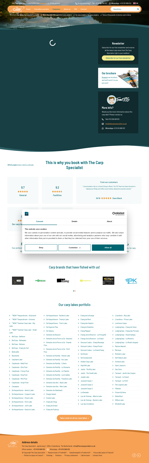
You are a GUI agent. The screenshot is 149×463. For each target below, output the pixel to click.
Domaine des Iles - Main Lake (56, 386)
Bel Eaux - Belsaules (19, 340)
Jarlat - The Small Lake (89, 373)
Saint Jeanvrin (120, 365)
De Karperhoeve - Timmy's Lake (57, 319)
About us (67, 9)
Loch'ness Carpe (121, 323)
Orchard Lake (120, 361)
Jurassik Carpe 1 (86, 381)
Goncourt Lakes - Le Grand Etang (92, 350)
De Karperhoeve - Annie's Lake (23, 390)
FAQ (75, 9)
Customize (73, 248)
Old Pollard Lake (121, 358)
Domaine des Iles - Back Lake (56, 382)
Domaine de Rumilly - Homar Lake (58, 355)
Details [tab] (74, 221)
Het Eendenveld (86, 358)
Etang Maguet (85, 331)
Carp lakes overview (41, 9)
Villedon (118, 388)
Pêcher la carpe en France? (33, 455)
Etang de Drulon (52, 405)
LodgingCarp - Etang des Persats (127, 331)
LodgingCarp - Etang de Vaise (126, 327)
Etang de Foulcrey (52, 409)
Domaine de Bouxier (53, 335)
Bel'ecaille (15, 352)
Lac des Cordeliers (87, 404)
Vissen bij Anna (120, 392)
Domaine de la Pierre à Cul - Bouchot (59, 338)
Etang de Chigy (51, 402)
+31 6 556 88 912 (101, 3)
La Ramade (85, 392)
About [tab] (109, 221)
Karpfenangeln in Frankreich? (80, 452)
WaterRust (119, 396)
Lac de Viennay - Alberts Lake (91, 396)
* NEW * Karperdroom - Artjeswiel (24, 315)
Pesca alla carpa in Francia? (103, 452)
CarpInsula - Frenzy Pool (20, 371)
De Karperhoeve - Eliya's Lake (22, 398)
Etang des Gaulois (87, 323)
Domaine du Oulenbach (54, 390)
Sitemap (49, 455)
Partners (58, 455)
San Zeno (118, 369)
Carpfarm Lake (17, 359)
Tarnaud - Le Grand (122, 377)
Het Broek (84, 354)
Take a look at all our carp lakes (73, 418)
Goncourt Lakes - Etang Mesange (92, 342)
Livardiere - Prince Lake (123, 319)
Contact (84, 9)
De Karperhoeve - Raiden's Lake (57, 315)
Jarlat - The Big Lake (88, 369)
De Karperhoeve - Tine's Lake (56, 323)
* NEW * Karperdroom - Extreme (23, 319)
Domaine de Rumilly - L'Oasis (56, 363)
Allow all (108, 248)
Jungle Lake (85, 377)
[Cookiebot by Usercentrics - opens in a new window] (114, 213)
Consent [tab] (39, 221)
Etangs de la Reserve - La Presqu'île (93, 335)
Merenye (118, 350)
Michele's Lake (120, 354)
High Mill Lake (85, 365)
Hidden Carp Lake (87, 361)
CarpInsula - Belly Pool (20, 363)
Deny (41, 248)
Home (28, 9)
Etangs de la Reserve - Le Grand (92, 338)
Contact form (97, 455)
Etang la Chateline (87, 327)
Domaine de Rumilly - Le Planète (57, 371)
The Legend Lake (121, 384)
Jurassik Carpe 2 (87, 384)
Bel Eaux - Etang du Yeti (20, 348)
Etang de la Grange (87, 315)
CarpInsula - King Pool (19, 375)
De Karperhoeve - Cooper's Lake (23, 394)
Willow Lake (119, 400)
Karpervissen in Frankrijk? (57, 452)
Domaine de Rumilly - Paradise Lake (59, 379)
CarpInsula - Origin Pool (20, 382)
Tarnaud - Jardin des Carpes (125, 373)
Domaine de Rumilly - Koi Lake (57, 359)
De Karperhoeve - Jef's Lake (22, 405)
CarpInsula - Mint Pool (19, 379)
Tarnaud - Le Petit (121, 381)
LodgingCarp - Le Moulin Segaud (126, 342)
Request (105, 77)
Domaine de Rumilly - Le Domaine (58, 367)
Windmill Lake (120, 404)
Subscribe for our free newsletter (118, 58)
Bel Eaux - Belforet (18, 336)
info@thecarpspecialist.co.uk (116, 123)
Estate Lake (50, 398)
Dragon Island (51, 394)
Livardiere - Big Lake (122, 315)
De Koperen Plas (52, 327)
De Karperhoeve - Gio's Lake (22, 402)
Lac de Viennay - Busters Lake (91, 400)
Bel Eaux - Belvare (18, 344)
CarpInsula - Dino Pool (19, 367)
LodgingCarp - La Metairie (124, 338)
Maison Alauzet (120, 346)
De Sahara (50, 331)
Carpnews (56, 9)
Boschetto (15, 355)
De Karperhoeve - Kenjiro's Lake (23, 409)
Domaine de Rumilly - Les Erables (58, 375)
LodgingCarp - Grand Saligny (125, 335)
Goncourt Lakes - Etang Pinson (91, 346)
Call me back (85, 455)
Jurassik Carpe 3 (87, 388)
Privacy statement (71, 455)
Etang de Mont (86, 319)
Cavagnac (15, 386)
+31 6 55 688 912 (125, 3)
